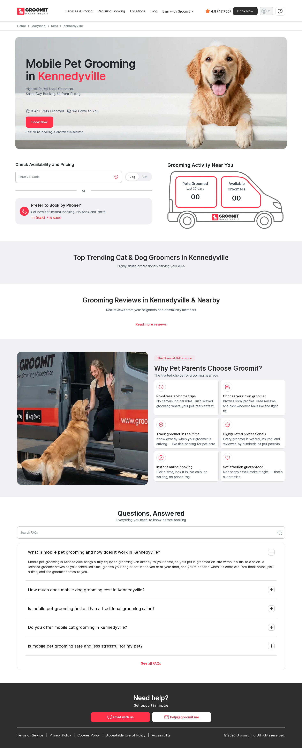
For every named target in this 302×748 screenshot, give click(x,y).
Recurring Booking (111, 11)
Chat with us (123, 717)
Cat (145, 177)
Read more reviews (151, 324)
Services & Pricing (78, 11)
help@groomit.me (184, 717)
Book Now (245, 11)
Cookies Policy (88, 735)
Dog (132, 177)
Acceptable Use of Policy (125, 735)
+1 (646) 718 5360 (46, 218)
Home (21, 26)
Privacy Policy (60, 735)
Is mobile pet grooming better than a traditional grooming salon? (91, 608)
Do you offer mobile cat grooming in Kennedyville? (77, 627)
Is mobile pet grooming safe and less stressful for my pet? (85, 646)
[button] (266, 11)
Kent (54, 26)
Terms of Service (30, 735)
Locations (137, 11)
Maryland (38, 26)
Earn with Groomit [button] (176, 11)
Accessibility (161, 735)
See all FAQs (151, 663)
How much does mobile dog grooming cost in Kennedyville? (86, 589)
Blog (153, 11)
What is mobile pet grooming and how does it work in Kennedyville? (94, 552)
